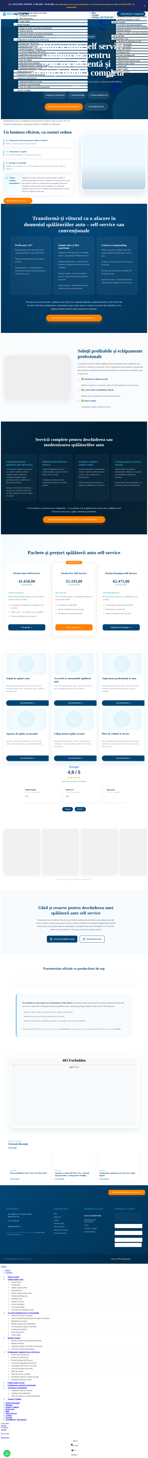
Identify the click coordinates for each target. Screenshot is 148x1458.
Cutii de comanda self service (30, 57)
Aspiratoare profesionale (26, 78)
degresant (114, 88)
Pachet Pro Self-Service (28, 46)
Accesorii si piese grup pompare (31, 36)
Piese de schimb (25, 60)
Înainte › (80, 809)
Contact (56, 1220)
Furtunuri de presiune (28, 16)
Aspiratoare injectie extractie (30, 82)
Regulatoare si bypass (19, 1321)
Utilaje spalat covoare (25, 71)
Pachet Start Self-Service (29, 43)
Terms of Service (14, 1234)
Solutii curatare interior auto (21, 1293)
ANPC (86, 1225)
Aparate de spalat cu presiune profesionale (36, 34)
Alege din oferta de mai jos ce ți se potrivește (72, 519)
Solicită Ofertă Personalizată (126, 1192)
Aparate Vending (23, 90)
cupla (113, 90)
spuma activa (116, 84)
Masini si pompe (23, 24)
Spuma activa (16, 1282)
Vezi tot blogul (12, 1147)
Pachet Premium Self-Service (30, 49)
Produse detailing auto (19, 1296)
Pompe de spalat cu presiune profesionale (35, 28)
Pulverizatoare (16, 1290)
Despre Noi (57, 1217)
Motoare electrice (26, 31)
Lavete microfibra (17, 1304)
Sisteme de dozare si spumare (22, 1315)
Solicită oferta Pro (73, 627)
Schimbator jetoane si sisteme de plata (34, 65)
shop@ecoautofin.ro (14, 1226)
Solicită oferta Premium (120, 627)
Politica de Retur (59, 1227)
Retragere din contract (61, 1230)
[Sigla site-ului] (16, 16)
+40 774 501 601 (13, 1221)
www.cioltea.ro (139, 1259)
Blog (55, 1214)
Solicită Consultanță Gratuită (64, 107)
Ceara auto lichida (18, 1307)
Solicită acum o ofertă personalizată (72, 318)
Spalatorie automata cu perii (30, 68)
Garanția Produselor (60, 1233)
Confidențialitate (89, 1232)
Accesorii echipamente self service (32, 52)
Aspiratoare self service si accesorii (32, 54)
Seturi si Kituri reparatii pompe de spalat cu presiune (30, 1318)
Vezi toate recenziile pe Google (74, 781)
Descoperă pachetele (16, 201)
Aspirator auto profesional (29, 84)
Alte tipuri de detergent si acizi (22, 1310)
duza (113, 92)
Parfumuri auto (16, 1299)
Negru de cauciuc (17, 1301)
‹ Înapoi (68, 809)
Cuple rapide (24, 21)
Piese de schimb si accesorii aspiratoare (34, 87)
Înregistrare (5, 1438)
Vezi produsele (27, 703)
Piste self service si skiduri (29, 63)
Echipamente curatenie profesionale (31, 75)
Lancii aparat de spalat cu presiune (33, 13)
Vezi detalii (25, 627)
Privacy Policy (40, 1232)
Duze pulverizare (26, 18)
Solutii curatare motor (19, 1288)
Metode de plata (59, 1223)
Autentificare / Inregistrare (16, 1420)
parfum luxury (116, 86)
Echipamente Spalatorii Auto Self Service (33, 40)
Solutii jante (15, 1285)
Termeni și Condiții (90, 1228)
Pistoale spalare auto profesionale (23, 1324)
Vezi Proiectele (96, 107)
